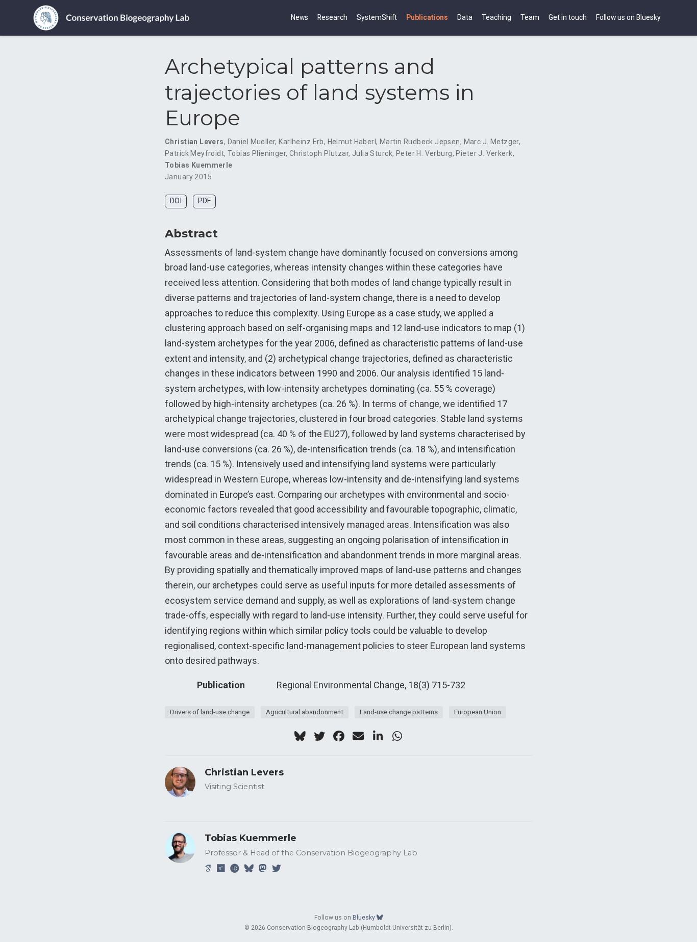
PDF (204, 201)
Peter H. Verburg (424, 153)
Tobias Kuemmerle (199, 165)
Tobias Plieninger (257, 153)
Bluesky (365, 917)
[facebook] (338, 736)
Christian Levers (194, 142)
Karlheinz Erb (301, 142)
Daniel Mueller (252, 142)
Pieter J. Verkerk (484, 153)
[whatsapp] (397, 736)
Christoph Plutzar (318, 153)
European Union (477, 712)
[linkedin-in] (377, 736)
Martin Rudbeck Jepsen (420, 142)
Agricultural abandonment (304, 712)
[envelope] (358, 736)
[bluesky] (300, 736)
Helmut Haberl (352, 142)
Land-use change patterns (399, 712)
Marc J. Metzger (491, 142)
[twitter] (319, 736)
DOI (176, 201)
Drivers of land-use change (210, 712)
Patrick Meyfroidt (194, 153)
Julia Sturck (372, 153)
